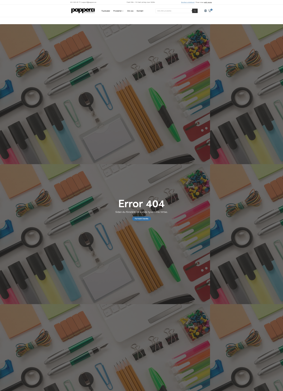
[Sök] (195, 11)
